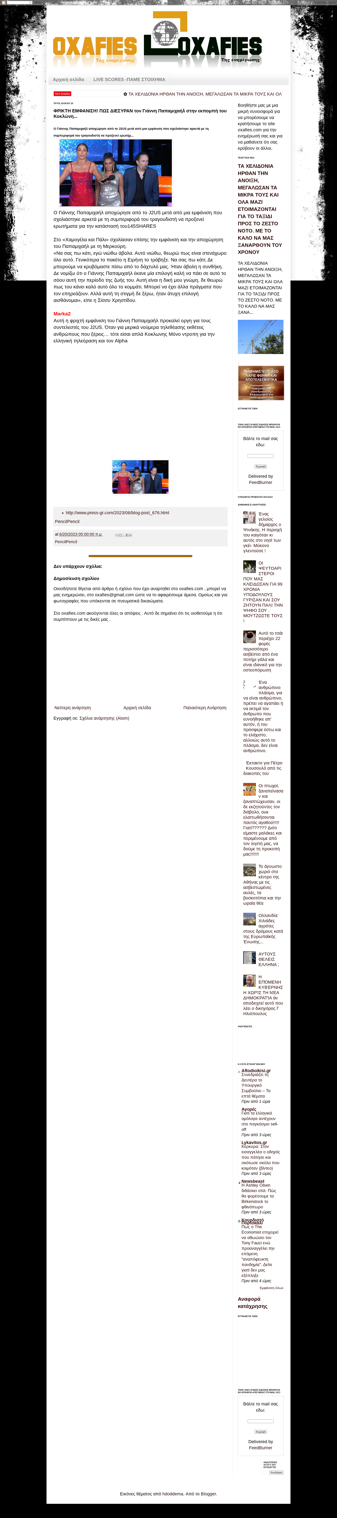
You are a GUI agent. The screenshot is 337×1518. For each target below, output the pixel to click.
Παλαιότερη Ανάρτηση (204, 707)
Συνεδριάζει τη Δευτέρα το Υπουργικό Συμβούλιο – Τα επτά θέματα (256, 1085)
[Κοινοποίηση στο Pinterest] (130, 535)
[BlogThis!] (120, 535)
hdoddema (172, 1493)
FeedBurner (260, 482)
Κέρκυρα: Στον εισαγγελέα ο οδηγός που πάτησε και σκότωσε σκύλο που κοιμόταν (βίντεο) (261, 1157)
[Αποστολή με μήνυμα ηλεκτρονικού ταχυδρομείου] (117, 535)
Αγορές (249, 1109)
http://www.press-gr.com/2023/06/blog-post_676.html (117, 512)
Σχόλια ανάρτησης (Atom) (104, 718)
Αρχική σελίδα (68, 79)
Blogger (208, 1493)
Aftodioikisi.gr (256, 1070)
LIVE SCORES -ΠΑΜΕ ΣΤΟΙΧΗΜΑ (129, 79)
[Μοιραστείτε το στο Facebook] (127, 535)
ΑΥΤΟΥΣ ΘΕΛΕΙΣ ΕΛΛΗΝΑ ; (269, 959)
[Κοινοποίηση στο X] (123, 535)
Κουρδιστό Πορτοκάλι (253, 1221)
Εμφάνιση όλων (271, 1288)
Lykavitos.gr (254, 1142)
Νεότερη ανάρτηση (72, 707)
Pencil (61, 521)
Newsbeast (253, 1181)
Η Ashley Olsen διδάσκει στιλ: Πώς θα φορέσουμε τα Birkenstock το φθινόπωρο (259, 1196)
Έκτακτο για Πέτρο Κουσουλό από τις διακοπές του (262, 768)
